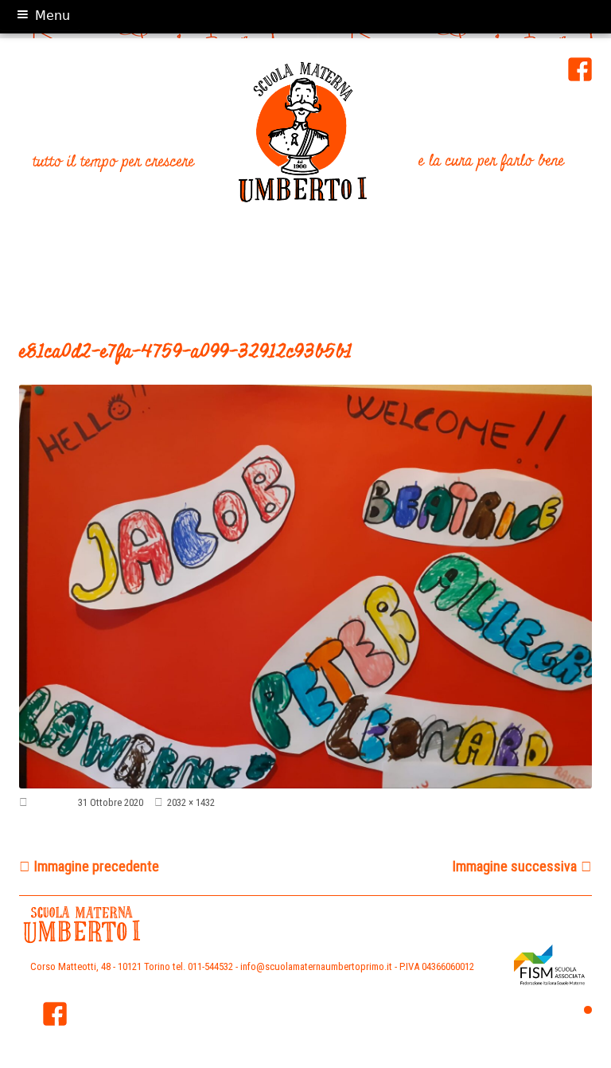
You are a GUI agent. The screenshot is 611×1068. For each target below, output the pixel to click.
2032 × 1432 (191, 802)
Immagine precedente (96, 866)
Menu (52, 15)
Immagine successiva (515, 866)
